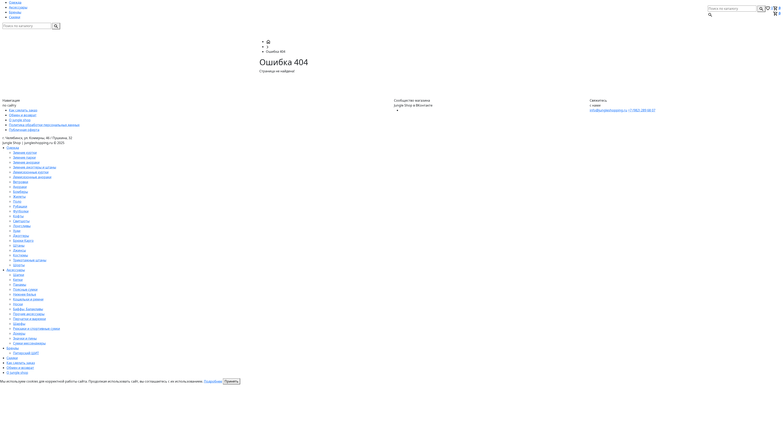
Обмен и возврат (22, 115)
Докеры (19, 333)
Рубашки (20, 206)
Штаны (18, 245)
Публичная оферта (24, 130)
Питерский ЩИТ (26, 353)
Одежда (15, 2)
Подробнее (213, 381)
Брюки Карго (23, 240)
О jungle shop (20, 120)
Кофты (18, 216)
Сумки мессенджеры (29, 343)
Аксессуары (18, 7)
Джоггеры (21, 235)
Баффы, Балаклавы (28, 309)
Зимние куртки (25, 152)
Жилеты (19, 196)
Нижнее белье (24, 294)
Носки (18, 304)
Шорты (19, 265)
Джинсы (19, 250)
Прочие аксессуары (28, 314)
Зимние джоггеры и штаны (34, 167)
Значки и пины (25, 338)
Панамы (19, 284)
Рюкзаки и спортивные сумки (36, 328)
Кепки (18, 279)
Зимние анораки (26, 162)
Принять (232, 381)
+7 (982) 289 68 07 (641, 110)
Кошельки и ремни (28, 299)
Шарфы (19, 323)
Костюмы (20, 255)
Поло (17, 201)
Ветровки (20, 182)
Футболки (21, 211)
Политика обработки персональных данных (44, 125)
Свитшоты (21, 221)
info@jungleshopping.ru (608, 110)
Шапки (18, 275)
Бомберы (20, 191)
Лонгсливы (22, 226)
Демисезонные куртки (31, 172)
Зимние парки (24, 157)
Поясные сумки (25, 289)
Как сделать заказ (23, 110)
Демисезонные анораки (32, 177)
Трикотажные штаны (29, 260)
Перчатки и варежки (29, 319)
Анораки (20, 187)
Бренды (15, 12)
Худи (16, 231)
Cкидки (14, 17)
